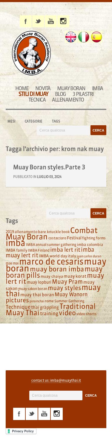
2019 (10, 231)
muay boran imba (57, 269)
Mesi (11, 121)
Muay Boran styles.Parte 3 (49, 167)
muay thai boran (37, 294)
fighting (88, 238)
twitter (38, 21)
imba (15, 243)
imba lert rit (65, 249)
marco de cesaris (51, 261)
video (67, 313)
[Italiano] (84, 37)
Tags (56, 121)
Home (22, 88)
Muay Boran (71, 88)
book (66, 231)
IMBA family (16, 250)
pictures (17, 300)
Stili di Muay (33, 93)
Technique (18, 307)
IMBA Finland (39, 250)
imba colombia (90, 244)
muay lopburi (39, 282)
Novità (42, 88)
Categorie (33, 121)
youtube (51, 21)
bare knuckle (49, 231)
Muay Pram (67, 281)
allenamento (26, 231)
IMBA (97, 88)
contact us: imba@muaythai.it (56, 380)
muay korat (75, 276)
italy (72, 255)
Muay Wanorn (71, 294)
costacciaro (57, 238)
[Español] (96, 37)
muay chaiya (52, 276)
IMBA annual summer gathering (51, 244)
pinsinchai (37, 301)
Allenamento (68, 99)
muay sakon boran (32, 288)
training (49, 313)
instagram (63, 21)
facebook (26, 21)
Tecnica (37, 99)
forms (101, 238)
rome (49, 300)
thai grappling (45, 307)
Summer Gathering (69, 301)
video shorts (86, 314)
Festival (74, 238)
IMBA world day (53, 255)
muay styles (64, 288)
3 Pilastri (83, 94)
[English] (71, 37)
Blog (60, 94)
